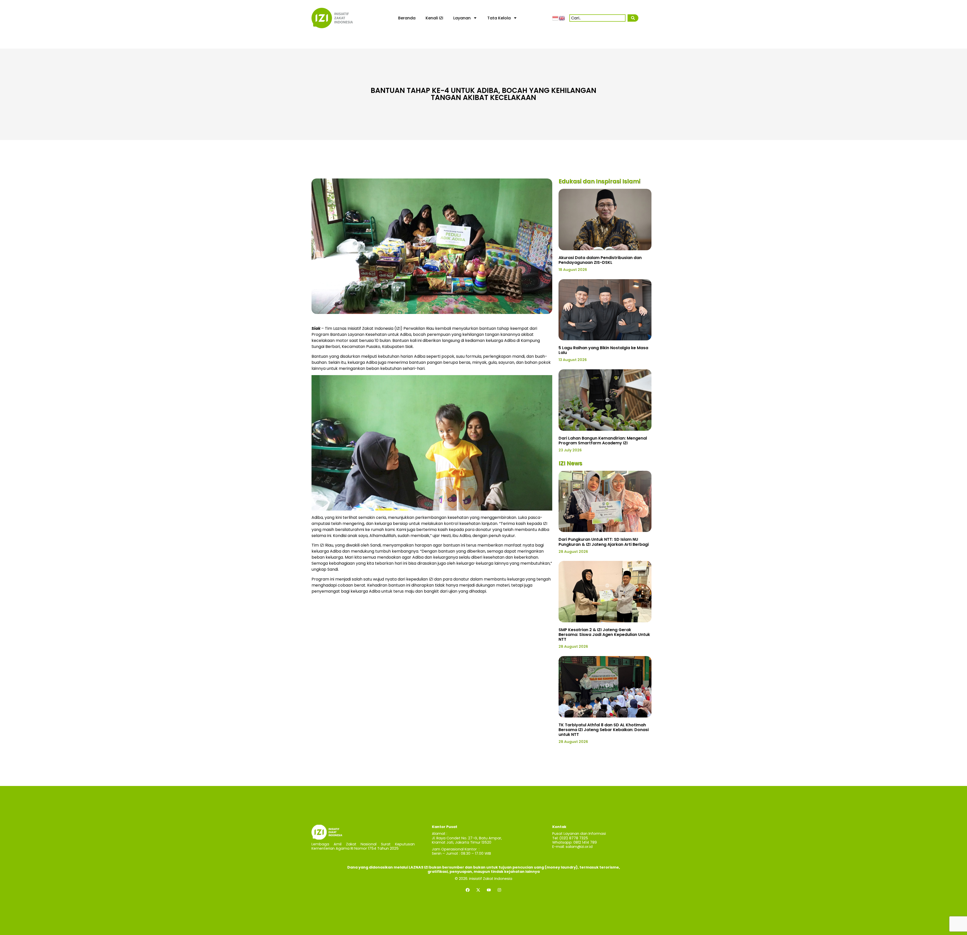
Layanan (462, 18)
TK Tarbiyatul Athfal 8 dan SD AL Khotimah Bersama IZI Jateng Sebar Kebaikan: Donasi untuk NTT (604, 729)
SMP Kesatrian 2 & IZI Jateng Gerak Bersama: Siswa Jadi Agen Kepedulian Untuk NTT (604, 634)
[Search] (633, 18)
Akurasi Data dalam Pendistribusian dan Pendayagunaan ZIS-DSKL (600, 260)
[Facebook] (468, 890)
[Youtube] (489, 890)
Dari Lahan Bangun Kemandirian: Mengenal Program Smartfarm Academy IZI (603, 440)
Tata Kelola (499, 18)
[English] (562, 17)
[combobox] (597, 18)
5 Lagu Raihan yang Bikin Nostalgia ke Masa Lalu (603, 350)
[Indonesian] (555, 17)
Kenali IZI (434, 18)
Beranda (407, 18)
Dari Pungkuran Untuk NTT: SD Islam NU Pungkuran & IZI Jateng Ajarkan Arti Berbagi (604, 541)
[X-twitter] (478, 890)
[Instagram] (499, 890)
